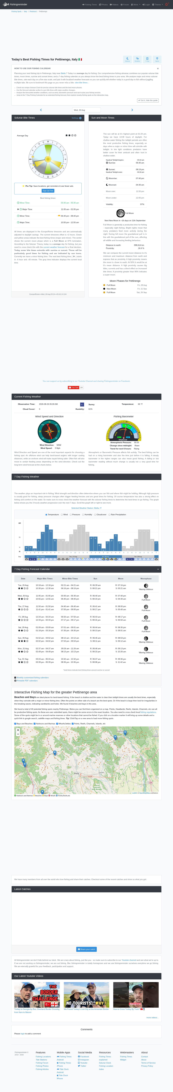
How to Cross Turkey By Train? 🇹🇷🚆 (129, 1009)
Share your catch (87, 949)
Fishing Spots (16, 11)
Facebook (84, 1057)
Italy (25, 11)
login (23, 1034)
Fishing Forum (42, 1063)
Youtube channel (129, 960)
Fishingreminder (18, 4)
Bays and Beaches (25, 724)
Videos (115, 5)
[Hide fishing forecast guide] (158, 68)
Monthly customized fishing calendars (33, 677)
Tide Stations (41, 1060)
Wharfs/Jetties (65, 724)
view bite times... (82, 83)
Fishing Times (90, 5)
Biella (63, 73)
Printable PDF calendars (27, 681)
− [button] (18, 734)
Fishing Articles (42, 1069)
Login (147, 5)
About (143, 1060)
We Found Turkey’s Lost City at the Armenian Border (86, 1009)
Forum (126, 5)
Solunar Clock (105, 1063)
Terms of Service (148, 1063)
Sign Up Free (48, 191)
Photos (104, 5)
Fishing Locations (43, 1057)
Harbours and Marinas (45, 724)
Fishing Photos (42, 1066)
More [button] (136, 5)
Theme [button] (157, 5)
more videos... (153, 1017)
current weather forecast (54, 247)
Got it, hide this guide (149, 100)
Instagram (84, 1060)
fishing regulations (148, 712)
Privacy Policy (147, 1066)
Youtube (83, 1063)
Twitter (83, 1066)
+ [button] (18, 730)
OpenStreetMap (144, 793)
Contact (144, 1057)
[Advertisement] (86, 33)
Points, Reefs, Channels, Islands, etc (89, 724)
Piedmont (33, 11)
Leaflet (134, 793)
